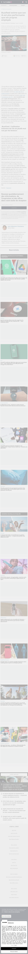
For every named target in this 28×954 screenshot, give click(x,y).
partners (10, 926)
